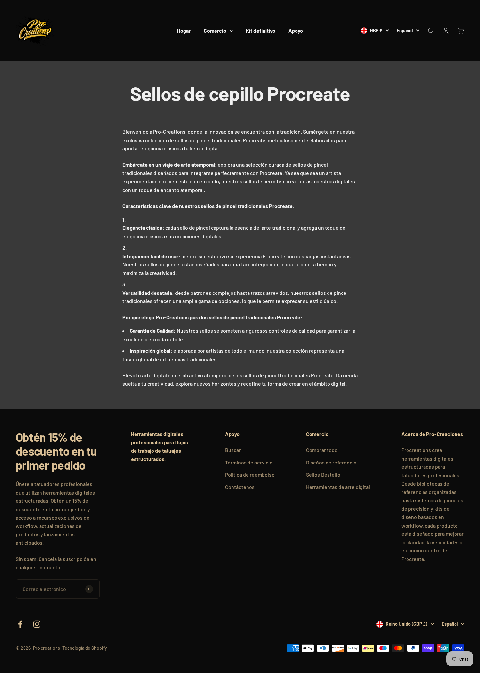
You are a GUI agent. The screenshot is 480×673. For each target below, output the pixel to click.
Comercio (215, 30)
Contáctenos (240, 487)
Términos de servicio (249, 462)
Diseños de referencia (331, 462)
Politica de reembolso (250, 474)
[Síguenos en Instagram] (36, 624)
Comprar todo (322, 450)
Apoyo (295, 30)
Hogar (184, 30)
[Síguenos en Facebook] (20, 624)
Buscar (233, 450)
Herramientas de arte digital (338, 487)
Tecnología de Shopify (84, 648)
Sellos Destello (323, 474)
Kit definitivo (260, 30)
